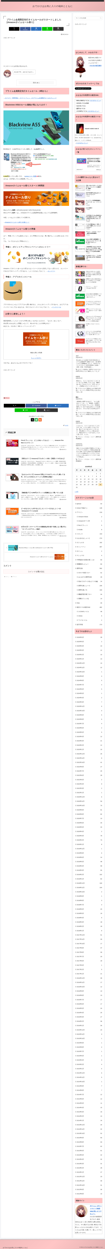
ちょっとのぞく (36, 358)
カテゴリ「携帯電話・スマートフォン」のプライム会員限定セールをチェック (31, 98)
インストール (56, 307)
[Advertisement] (36, 50)
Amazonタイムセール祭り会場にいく (17, 222)
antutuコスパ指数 (30, 176)
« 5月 (76, 492)
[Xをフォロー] (32, 419)
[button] (58, 29)
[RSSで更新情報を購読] (40, 419)
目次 (34, 82)
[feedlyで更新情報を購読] (36, 419)
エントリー (51, 271)
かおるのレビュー (95, 100)
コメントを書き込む (36, 572)
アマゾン (7, 398)
